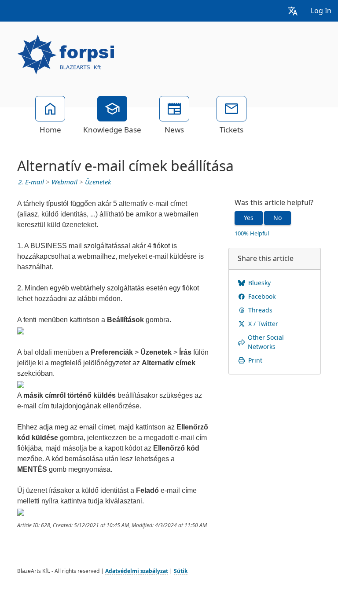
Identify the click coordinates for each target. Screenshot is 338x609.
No (277, 217)
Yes (249, 217)
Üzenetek (98, 182)
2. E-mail (31, 182)
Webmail (64, 182)
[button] (292, 11)
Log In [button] (321, 11)
